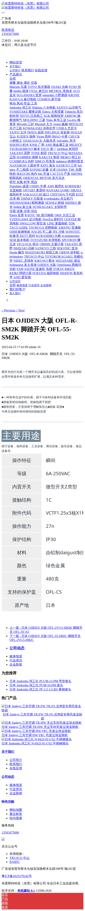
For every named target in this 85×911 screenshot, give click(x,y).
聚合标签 (15, 814)
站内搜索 (15, 818)
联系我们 (15, 764)
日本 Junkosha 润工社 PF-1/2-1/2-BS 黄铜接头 (40, 689)
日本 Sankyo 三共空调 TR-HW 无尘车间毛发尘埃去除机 (40, 726)
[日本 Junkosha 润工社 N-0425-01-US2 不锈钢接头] (37, 739)
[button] (9, 310)
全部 (12, 78)
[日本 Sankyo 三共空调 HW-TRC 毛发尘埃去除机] (36, 731)
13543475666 (10, 33)
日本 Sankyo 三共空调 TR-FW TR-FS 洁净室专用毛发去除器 (42, 716)
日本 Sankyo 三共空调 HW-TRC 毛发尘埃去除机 (35, 735)
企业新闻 (15, 664)
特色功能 (8, 801)
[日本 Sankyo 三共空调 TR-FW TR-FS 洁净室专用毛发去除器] (42, 710)
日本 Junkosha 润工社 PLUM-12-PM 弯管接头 (40, 681)
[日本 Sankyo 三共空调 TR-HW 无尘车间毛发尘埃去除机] (42, 722)
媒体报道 (15, 656)
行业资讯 (15, 660)
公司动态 (8, 776)
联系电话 (8, 30)
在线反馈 (15, 768)
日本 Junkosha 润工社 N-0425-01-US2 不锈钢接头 (35, 743)
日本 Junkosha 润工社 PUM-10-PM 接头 (36, 685)
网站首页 (15, 62)
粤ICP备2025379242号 (17, 876)
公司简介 (15, 760)
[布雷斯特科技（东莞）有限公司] (42, 6)
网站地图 (15, 809)
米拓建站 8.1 (26, 890)
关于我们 (8, 751)
